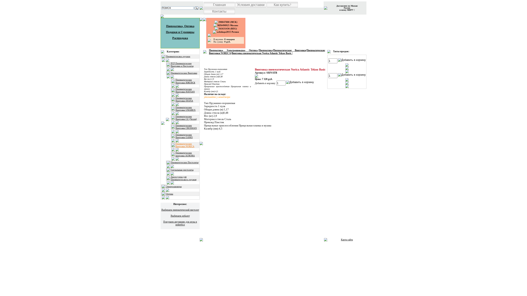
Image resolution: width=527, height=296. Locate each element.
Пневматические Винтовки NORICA (185, 145)
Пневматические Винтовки (184, 73)
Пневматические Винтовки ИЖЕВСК (185, 81)
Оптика (169, 194)
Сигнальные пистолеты (182, 170)
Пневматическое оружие (178, 56)
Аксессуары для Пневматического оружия (183, 178)
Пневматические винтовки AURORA (185, 154)
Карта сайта (347, 239)
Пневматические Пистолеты (184, 162)
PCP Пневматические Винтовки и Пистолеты (182, 64)
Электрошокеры (174, 186)
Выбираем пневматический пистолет (180, 209)
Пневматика (266, 50)
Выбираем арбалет (180, 215)
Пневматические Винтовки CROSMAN (186, 126)
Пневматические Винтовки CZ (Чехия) (186, 117)
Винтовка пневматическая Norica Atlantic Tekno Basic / (262, 53)
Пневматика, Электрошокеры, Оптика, (233, 50)
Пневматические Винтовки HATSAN (185, 90)
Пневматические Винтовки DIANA (184, 99)
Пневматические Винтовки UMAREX (186, 108)
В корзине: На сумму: (224, 40)
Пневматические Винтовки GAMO (184, 136)
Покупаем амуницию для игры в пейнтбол (180, 223)
